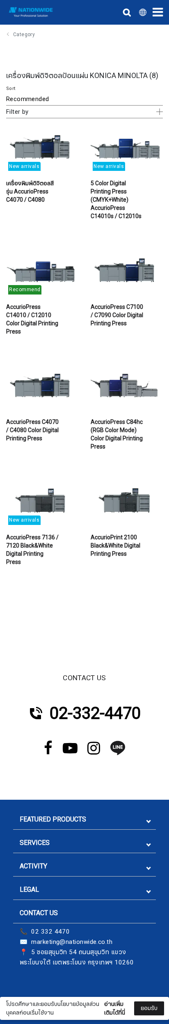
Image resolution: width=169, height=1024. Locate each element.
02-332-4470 (95, 713)
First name (28, 951)
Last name (28, 992)
